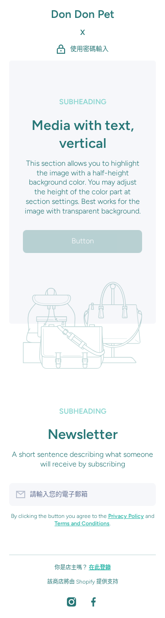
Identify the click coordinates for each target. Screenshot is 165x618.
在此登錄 (100, 567)
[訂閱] (144, 494)
